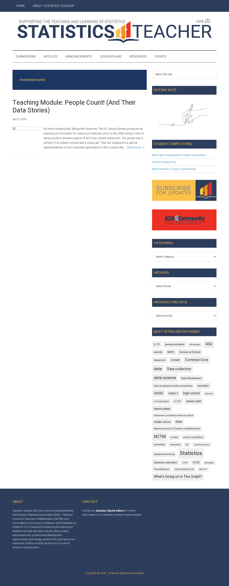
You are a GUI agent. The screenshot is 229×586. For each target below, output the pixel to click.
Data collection (179, 369)
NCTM (160, 436)
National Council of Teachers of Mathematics (177, 428)
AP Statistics (195, 344)
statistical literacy (201, 445)
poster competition (193, 437)
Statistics (191, 453)
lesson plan (193, 401)
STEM (184, 463)
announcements (174, 344)
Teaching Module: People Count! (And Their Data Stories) (74, 106)
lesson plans (162, 408)
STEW (196, 462)
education (203, 385)
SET (187, 445)
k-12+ (177, 401)
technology (209, 463)
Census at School (189, 352)
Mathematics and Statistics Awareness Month (173, 415)
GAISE (158, 393)
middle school (162, 421)
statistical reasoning (164, 454)
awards (158, 352)
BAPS (170, 352)
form (55, 543)
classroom (160, 360)
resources (175, 444)
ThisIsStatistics (161, 469)
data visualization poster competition (173, 385)
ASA (208, 344)
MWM (179, 421)
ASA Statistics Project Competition (174, 169)
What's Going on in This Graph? (178, 476)
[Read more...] (135, 147)
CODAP (175, 360)
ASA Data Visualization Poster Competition (179, 155)
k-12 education (161, 401)
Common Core (196, 360)
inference (209, 394)
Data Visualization (191, 378)
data (158, 368)
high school (191, 393)
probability (159, 444)
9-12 (157, 344)
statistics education (165, 462)
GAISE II (173, 393)
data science (165, 378)
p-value (174, 437)
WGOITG (203, 469)
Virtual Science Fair (164, 162)
